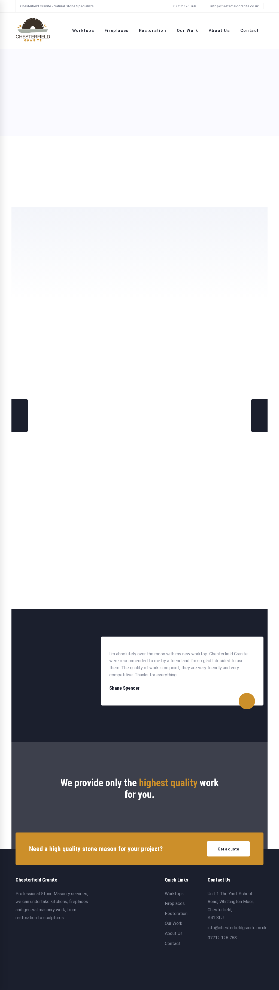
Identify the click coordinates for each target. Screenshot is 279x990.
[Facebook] (210, 960)
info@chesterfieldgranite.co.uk (234, 6)
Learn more (26, 173)
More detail (111, 194)
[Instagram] (220, 960)
